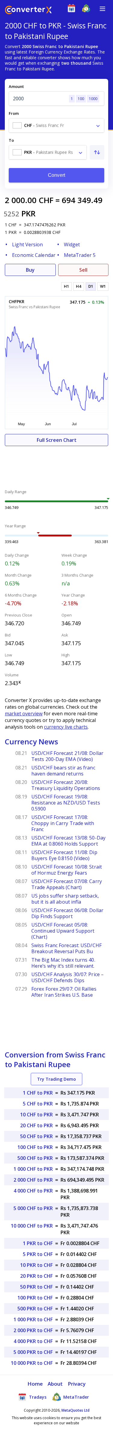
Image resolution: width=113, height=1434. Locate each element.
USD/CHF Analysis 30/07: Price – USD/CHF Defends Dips (67, 977)
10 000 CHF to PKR (32, 1225)
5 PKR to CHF (38, 1254)
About (55, 1383)
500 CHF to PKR (35, 1158)
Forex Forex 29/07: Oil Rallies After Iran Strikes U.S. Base (63, 992)
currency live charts (66, 726)
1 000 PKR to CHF (33, 1319)
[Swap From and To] (97, 152)
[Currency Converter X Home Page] (28, 11)
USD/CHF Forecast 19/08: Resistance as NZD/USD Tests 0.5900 (65, 802)
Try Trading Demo (56, 1079)
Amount (16, 86)
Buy (30, 270)
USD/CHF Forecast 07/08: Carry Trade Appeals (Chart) (66, 884)
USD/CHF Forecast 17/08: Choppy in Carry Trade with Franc (62, 823)
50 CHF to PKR (36, 1136)
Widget (72, 244)
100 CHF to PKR (35, 1147)
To (11, 140)
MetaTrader (75, 1397)
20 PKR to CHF (36, 1276)
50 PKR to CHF (36, 1286)
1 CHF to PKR (38, 1092)
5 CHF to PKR (38, 1103)
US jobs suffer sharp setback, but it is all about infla (65, 898)
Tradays (37, 1397)
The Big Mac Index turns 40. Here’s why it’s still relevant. (63, 963)
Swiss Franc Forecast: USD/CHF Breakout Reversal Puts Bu (66, 948)
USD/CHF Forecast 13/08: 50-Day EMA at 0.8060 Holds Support (68, 840)
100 (81, 98)
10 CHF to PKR (36, 1114)
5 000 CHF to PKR (33, 1208)
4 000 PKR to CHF (33, 1341)
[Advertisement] (56, 464)
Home (35, 1383)
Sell (83, 270)
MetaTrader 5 (80, 255)
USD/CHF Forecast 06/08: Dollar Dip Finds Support (67, 913)
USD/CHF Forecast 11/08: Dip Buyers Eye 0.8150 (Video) (64, 855)
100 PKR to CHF (35, 1297)
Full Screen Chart (57, 440)
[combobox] (56, 125)
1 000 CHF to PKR (33, 1169)
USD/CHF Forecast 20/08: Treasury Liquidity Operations (65, 785)
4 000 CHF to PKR (33, 1190)
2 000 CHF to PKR (33, 1180)
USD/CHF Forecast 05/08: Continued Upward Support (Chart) (62, 930)
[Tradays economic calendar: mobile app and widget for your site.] (73, 9)
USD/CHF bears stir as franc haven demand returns (63, 770)
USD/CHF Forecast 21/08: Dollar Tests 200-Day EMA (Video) (67, 756)
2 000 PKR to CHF (33, 1330)
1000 (93, 98)
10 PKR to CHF (36, 1265)
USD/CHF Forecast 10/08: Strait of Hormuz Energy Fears (66, 869)
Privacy (77, 1383)
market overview (23, 713)
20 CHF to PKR (36, 1125)
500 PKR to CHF (35, 1308)
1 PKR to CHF (38, 1243)
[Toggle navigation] (102, 8)
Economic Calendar (33, 255)
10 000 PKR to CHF (32, 1363)
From (14, 113)
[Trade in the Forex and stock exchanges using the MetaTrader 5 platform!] (87, 9)
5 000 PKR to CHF (33, 1352)
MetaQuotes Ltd (75, 1410)
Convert (56, 175)
